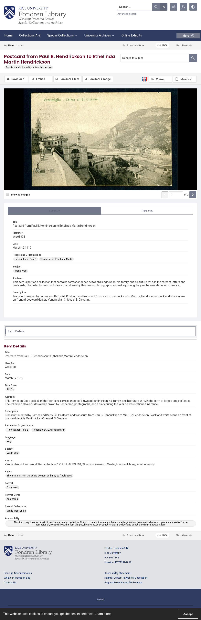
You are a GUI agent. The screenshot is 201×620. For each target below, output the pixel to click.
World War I (21, 270)
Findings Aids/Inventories (18, 573)
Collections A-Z (30, 35)
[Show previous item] (165, 194)
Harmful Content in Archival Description (125, 577)
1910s (10, 389)
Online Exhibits (132, 35)
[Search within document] (193, 58)
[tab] (54, 211)
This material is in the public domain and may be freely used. (40, 475)
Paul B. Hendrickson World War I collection (29, 67)
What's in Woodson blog (17, 577)
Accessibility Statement (117, 573)
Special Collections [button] (60, 35)
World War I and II (16, 510)
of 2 (186, 194)
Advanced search (127, 14)
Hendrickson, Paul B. (26, 259)
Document (12, 487)
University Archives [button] (97, 35)
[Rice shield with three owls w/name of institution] (35, 15)
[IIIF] (145, 79)
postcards (12, 499)
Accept (188, 613)
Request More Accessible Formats (123, 582)
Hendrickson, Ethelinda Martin (56, 259)
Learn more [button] (103, 613)
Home (8, 35)
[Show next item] (192, 194)
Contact (100, 599)
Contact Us (10, 582)
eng (9, 441)
